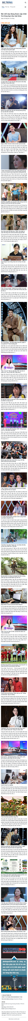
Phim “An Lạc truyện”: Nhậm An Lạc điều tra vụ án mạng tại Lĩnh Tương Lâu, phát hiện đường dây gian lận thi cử (14, 289)
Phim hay (7, 6)
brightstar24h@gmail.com (10, 1008)
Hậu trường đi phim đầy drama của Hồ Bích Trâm (13, 931)
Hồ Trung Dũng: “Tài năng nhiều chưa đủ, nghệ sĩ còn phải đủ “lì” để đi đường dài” (13, 343)
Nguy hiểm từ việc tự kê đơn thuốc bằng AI (11, 604)
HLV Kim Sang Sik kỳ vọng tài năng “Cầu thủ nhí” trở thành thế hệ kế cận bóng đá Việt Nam (14, 665)
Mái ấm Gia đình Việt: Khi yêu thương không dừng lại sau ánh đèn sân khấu (13, 111)
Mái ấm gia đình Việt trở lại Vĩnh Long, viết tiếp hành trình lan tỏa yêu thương (12, 460)
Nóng (3, 6)
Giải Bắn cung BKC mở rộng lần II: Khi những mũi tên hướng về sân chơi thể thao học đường (14, 202)
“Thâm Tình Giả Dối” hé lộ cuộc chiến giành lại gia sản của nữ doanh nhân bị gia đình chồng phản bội (13, 171)
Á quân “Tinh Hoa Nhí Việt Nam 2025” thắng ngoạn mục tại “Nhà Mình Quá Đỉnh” (13, 429)
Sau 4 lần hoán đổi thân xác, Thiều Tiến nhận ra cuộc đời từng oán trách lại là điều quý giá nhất (13, 232)
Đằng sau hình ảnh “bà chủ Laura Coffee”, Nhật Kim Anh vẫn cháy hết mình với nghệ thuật (13, 847)
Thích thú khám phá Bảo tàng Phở (9, 817)
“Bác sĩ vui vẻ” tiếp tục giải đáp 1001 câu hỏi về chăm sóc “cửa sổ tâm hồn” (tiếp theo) (13, 371)
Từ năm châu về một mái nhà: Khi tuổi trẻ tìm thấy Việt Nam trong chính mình (13, 82)
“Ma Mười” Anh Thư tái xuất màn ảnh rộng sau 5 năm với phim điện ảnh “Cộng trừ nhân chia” (13, 729)
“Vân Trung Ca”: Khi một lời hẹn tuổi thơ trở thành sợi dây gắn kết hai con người (13, 489)
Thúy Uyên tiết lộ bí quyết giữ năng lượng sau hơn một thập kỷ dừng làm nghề (13, 49)
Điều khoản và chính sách (14, 1019)
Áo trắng (12, 18)
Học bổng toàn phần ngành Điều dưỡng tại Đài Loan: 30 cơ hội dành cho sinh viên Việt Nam (14, 875)
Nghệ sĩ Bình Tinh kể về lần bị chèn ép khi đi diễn (13, 143)
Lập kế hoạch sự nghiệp (7, 785)
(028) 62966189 (10, 1007)
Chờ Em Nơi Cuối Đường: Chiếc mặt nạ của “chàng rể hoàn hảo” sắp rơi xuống (13, 694)
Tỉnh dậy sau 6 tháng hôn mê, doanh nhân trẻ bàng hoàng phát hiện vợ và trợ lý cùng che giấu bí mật (14, 903)
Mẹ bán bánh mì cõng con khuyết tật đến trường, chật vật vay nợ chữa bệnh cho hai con (13, 576)
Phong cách (12, 6)
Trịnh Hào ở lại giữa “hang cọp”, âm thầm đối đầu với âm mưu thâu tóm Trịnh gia (13, 545)
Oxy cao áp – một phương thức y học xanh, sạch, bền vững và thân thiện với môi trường (13, 757)
